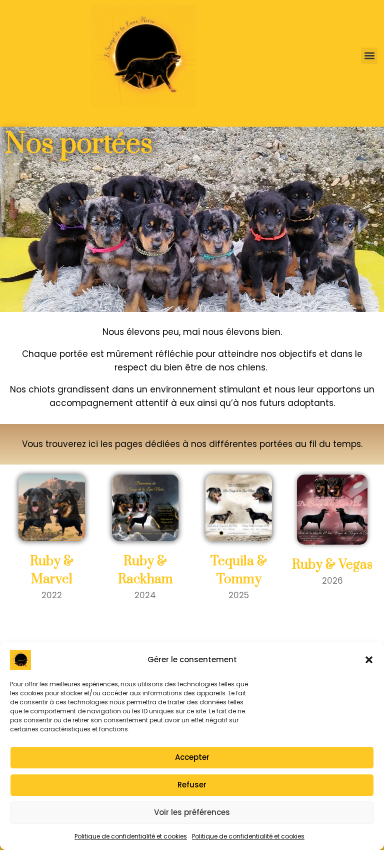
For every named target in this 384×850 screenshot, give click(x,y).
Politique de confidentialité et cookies (130, 836)
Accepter (192, 757)
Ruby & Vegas (332, 565)
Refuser (192, 784)
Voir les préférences (192, 812)
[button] (369, 660)
